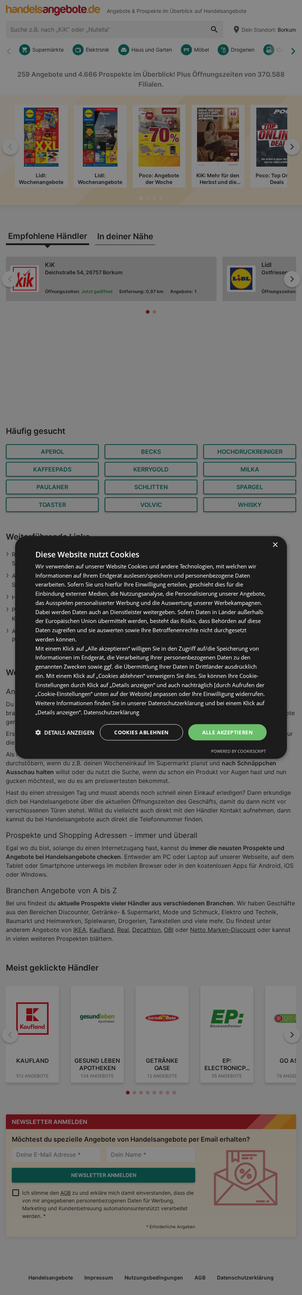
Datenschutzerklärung (111, 712)
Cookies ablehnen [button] (141, 731)
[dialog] (151, 647)
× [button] (275, 544)
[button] (64, 732)
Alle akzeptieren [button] (227, 731)
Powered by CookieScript (238, 751)
